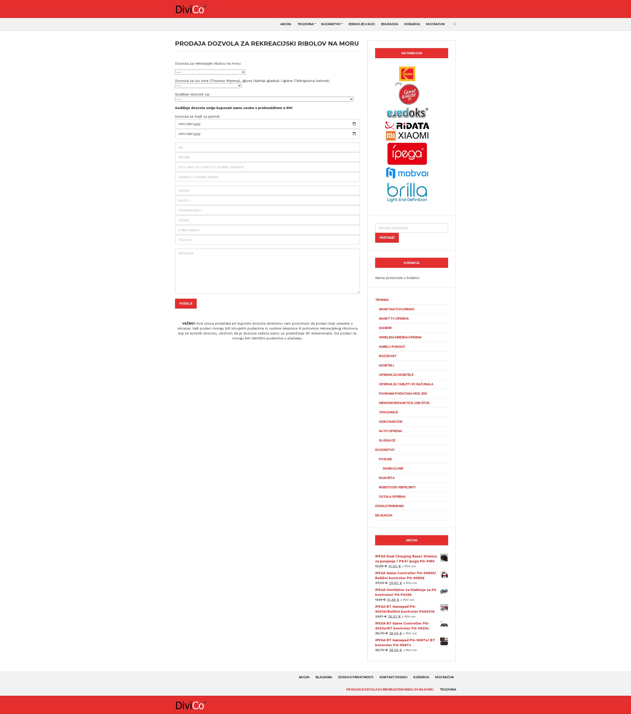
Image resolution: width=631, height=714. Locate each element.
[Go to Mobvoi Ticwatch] (407, 173)
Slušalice (387, 440)
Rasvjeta (386, 478)
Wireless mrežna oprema (400, 337)
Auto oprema (390, 431)
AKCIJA (285, 24)
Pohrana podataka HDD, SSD (403, 393)
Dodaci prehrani (389, 506)
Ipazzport (388, 356)
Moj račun (435, 24)
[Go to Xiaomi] (407, 135)
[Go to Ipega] (407, 154)
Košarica (412, 24)
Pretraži (387, 237)
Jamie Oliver (393, 468)
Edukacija (389, 24)
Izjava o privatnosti (355, 677)
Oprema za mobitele (396, 375)
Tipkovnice (388, 412)
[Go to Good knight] (407, 93)
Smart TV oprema (393, 318)
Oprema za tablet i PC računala (406, 384)
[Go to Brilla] (407, 192)
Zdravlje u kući (361, 24)
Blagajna (324, 677)
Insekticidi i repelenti (397, 487)
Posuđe (385, 459)
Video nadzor (391, 421)
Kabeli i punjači (392, 346)
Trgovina (305, 24)
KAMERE (385, 328)
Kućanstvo (331, 24)
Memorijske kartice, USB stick (404, 403)
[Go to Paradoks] (407, 113)
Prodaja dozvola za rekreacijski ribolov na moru (390, 689)
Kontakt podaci (393, 677)
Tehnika (382, 300)
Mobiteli (386, 365)
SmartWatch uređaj (396, 309)
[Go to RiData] (407, 125)
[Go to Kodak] (407, 73)
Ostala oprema (392, 496)
